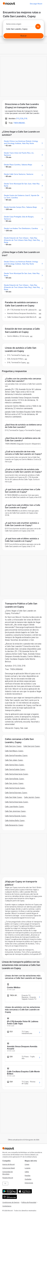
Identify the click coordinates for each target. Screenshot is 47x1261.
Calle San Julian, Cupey (14, 760)
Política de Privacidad (28, 1202)
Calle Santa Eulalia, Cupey (15, 769)
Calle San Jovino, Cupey (14, 783)
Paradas (27, 1175)
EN (5, 1183)
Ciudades (28, 1179)
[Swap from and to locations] (38, 26)
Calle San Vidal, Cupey (13, 797)
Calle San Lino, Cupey (13, 746)
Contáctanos (6, 1206)
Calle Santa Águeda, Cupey (15, 816)
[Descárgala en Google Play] (9, 1191)
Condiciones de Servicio (10, 1202)
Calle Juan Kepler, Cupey (14, 807)
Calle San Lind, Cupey (31, 746)
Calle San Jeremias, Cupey (15, 811)
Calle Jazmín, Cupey (32, 797)
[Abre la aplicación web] (9, 1197)
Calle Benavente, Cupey (14, 825)
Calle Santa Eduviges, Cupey (16, 793)
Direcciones (29, 1183)
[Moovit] (9, 3)
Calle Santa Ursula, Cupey (15, 788)
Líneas (27, 1164)
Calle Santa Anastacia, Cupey (16, 774)
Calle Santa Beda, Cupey (14, 779)
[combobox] (23, 25)
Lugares (27, 1168)
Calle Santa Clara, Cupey (14, 765)
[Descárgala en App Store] (24, 1191)
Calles (27, 1172)
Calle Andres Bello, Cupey (15, 820)
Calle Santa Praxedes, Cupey (16, 755)
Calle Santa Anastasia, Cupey (16, 802)
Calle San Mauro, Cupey (14, 751)
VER (40, 310)
